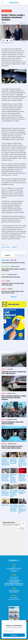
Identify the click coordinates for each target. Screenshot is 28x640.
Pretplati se (14, 635)
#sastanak (14, 247)
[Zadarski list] (14, 2)
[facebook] (3, 40)
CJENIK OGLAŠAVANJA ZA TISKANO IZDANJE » (14, 585)
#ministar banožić (6, 247)
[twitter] (7, 40)
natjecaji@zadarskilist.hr (14, 581)
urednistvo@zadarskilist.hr (14, 590)
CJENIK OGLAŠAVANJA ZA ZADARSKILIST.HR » (14, 583)
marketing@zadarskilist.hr (15, 580)
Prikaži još (14, 297)
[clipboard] (11, 40)
